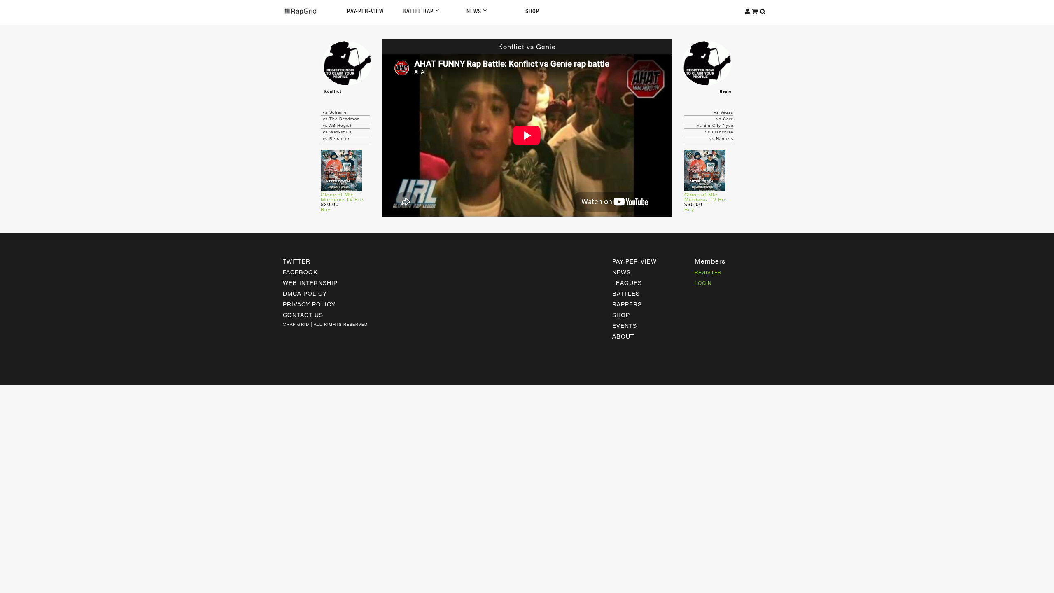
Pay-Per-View (365, 11)
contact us (303, 314)
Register (708, 272)
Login (703, 283)
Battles (626, 293)
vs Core (724, 118)
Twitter (296, 261)
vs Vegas (723, 112)
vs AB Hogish (338, 125)
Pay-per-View (634, 261)
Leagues (627, 282)
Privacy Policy (309, 304)
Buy (326, 209)
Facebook (300, 271)
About (623, 336)
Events (624, 325)
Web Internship (310, 282)
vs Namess (721, 138)
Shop (532, 11)
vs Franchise (719, 131)
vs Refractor (336, 138)
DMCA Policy (305, 293)
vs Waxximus (337, 131)
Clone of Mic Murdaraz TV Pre (342, 197)
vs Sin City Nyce (715, 125)
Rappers (627, 304)
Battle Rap (419, 11)
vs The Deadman (341, 118)
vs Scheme (335, 112)
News (474, 11)
